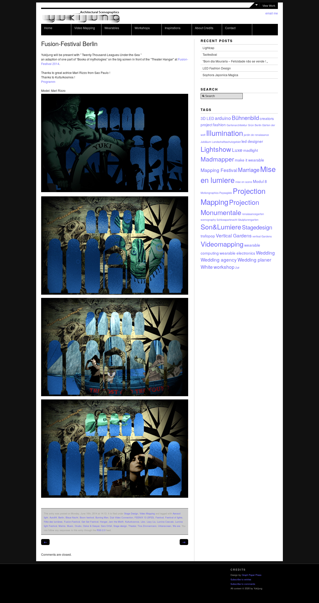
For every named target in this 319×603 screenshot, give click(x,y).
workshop (224, 266)
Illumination (224, 132)
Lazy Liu (151, 521)
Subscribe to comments (243, 584)
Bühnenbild (245, 117)
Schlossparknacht (227, 219)
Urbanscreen (164, 526)
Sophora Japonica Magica (220, 75)
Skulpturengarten (248, 219)
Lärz (143, 521)
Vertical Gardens (234, 235)
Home (48, 28)
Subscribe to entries (241, 579)
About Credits (204, 28)
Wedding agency (219, 259)
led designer (252, 141)
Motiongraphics (210, 193)
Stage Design (131, 513)
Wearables (111, 28)
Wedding (265, 252)
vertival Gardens (262, 236)
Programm (48, 81)
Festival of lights (173, 517)
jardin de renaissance (256, 135)
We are (176, 526)
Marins (62, 526)
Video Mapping (84, 28)
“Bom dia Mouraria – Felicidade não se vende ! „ (235, 61)
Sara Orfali (106, 526)
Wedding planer (254, 259)
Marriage (248, 169)
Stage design (120, 526)
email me (271, 13)
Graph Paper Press (251, 575)
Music (70, 526)
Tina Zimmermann (147, 526)
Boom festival (87, 517)
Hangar (103, 521)
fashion (219, 124)
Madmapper (217, 159)
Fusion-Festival (72, 521)
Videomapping (222, 244)
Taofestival (210, 54)
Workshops (142, 28)
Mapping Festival (219, 169)
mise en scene (243, 182)
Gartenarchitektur (237, 125)
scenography (208, 219)
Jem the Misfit (116, 521)
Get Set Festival (89, 521)
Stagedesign (257, 227)
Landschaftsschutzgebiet (226, 142)
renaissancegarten (253, 214)
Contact (230, 28)
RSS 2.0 (101, 530)
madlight (250, 150)
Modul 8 (260, 181)
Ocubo (78, 526)
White (207, 266)
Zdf (237, 268)
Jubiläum (206, 142)
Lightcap (208, 48)
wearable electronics (237, 253)
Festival (160, 517)
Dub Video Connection (121, 517)
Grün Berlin (254, 125)
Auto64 (53, 517)
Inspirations (172, 28)
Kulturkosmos (132, 521)
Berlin (61, 517)
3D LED (207, 118)
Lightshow (216, 149)
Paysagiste (225, 193)
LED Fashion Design (217, 68)
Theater (132, 526)
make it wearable (249, 160)
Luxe (237, 149)
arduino (223, 117)
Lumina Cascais (165, 521)
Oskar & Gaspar (91, 526)
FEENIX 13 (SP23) (144, 517)
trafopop (208, 235)
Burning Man (101, 517)
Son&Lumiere (221, 226)
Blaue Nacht (72, 517)
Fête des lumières (53, 521)
